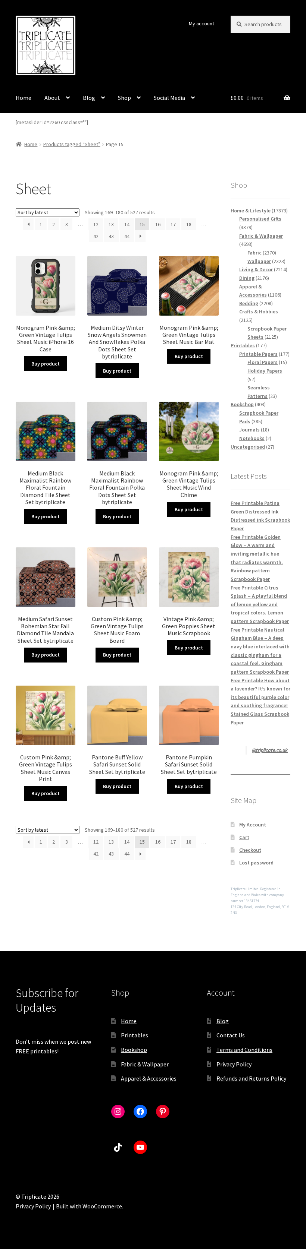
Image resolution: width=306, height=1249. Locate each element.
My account (201, 23)
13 (111, 224)
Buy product (45, 363)
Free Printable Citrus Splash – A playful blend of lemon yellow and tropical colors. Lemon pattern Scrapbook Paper (260, 604)
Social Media (169, 97)
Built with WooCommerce (89, 1206)
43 (111, 236)
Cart (244, 837)
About (52, 97)
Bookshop (134, 1049)
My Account (252, 824)
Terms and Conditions (244, 1049)
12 (96, 224)
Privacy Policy (234, 1064)
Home (23, 97)
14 (126, 224)
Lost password (256, 862)
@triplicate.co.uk (270, 750)
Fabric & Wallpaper (145, 1064)
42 (96, 236)
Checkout (250, 850)
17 (173, 224)
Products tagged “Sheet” (71, 144)
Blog (89, 97)
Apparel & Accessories (149, 1078)
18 (188, 224)
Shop (124, 97)
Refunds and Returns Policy (251, 1078)
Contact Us (230, 1035)
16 (157, 224)
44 (126, 236)
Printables (134, 1035)
